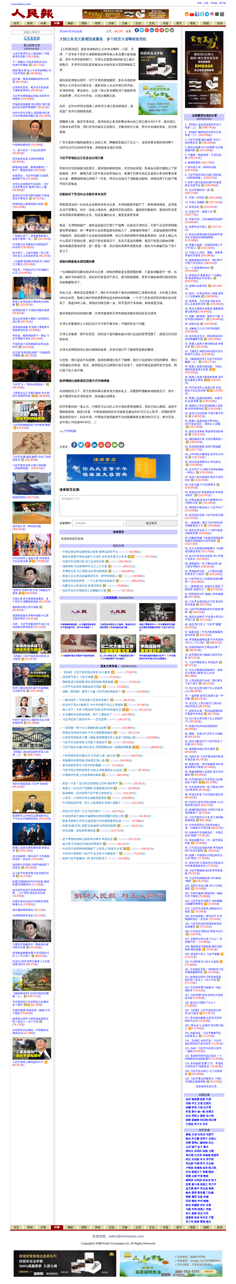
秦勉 (188, 1134)
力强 (200, 1107)
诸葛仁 (201, 1209)
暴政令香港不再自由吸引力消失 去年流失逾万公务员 (109, 556)
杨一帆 (201, 1111)
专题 (165, 23)
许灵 (206, 1213)
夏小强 (195, 1184)
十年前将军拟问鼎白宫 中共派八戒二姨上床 (102, 755)
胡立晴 (212, 1120)
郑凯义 (195, 1115)
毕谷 (188, 1172)
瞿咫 (194, 1196)
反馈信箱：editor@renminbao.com (118, 1236)
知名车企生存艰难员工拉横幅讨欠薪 (98, 590)
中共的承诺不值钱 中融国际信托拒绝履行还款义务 (106, 816)
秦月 (206, 1146)
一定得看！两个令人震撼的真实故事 (98, 727)
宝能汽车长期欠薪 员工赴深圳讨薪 (97, 561)
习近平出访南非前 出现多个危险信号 (98, 742)
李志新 (189, 1163)
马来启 (201, 1134)
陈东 (188, 1205)
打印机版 (70, 431)
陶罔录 (189, 1180)
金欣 (188, 1099)
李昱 (188, 1111)
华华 (200, 1201)
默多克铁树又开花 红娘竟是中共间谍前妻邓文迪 (103, 820)
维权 (192, 23)
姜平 (196, 1188)
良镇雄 (198, 1167)
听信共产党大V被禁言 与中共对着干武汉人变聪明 (105, 704)
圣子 (200, 1146)
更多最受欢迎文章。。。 (210, 1086)
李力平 (212, 1184)
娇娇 (196, 1221)
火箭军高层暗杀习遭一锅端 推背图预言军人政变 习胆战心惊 (111, 737)
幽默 (70, 23)
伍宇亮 (207, 1107)
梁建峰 (195, 1120)
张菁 (188, 1142)
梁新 (194, 1213)
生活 (138, 23)
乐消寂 (195, 1159)
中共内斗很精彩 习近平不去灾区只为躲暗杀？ (103, 853)
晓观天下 (197, 1172)
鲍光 (188, 1192)
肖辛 (205, 1124)
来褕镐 (206, 1155)
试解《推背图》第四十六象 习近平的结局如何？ (106, 691)
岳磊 (200, 1196)
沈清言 (207, 1103)
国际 (84, 23)
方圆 (211, 1151)
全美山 (212, 1138)
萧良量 (201, 1192)
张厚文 (210, 1111)
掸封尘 (189, 1151)
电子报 (222, 3)
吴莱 (208, 1205)
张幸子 (204, 1138)
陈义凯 (212, 1167)
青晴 (211, 1188)
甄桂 (211, 1172)
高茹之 (204, 1184)
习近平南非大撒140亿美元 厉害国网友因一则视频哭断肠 (112, 747)
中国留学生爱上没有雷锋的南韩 (96, 774)
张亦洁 (206, 1180)
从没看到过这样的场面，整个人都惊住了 (98, 714)
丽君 (202, 1099)
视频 (206, 23)
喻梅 (206, 1201)
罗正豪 (195, 1138)
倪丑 (200, 1213)
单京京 (204, 1217)
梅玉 (208, 1221)
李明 (194, 1107)
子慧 (211, 1217)
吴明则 (198, 1180)
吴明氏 (198, 1151)
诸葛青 (189, 1217)
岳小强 (210, 1115)
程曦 (188, 1107)
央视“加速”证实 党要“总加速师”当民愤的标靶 (102, 825)
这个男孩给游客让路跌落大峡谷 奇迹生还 (101, 839)
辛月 (202, 1159)
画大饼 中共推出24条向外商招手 (95, 843)
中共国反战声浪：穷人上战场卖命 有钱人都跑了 (103, 802)
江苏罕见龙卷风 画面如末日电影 (95, 686)
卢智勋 (189, 1167)
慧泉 (206, 1176)
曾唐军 (215, 1155)
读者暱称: (65, 523)
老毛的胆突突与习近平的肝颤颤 (93, 765)
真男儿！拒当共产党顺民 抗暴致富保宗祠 (101, 788)
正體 (206, 3)
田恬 (188, 1201)
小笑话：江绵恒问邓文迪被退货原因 (98, 797)
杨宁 (194, 1146)
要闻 (30, 23)
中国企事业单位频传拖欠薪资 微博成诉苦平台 (101, 551)
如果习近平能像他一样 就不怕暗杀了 (96, 858)
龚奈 (202, 1115)
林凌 (196, 1217)
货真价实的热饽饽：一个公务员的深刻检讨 (103, 580)
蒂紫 (205, 1172)
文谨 (200, 1103)
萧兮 (194, 1111)
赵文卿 (189, 1188)
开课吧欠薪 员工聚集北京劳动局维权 (98, 571)
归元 (211, 1142)
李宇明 (210, 1159)
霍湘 (202, 1221)
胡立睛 (189, 1155)
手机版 (213, 3)
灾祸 (111, 23)
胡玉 (188, 1159)
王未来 (198, 1155)
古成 (194, 1134)
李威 (206, 1196)
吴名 (188, 1115)
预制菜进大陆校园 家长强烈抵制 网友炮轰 (101, 681)
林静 (188, 1120)
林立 (188, 1213)
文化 (152, 23)
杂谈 (220, 23)
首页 (16, 23)
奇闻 (97, 23)
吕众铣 (210, 1163)
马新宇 (210, 1134)
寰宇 (179, 23)
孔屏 (208, 1099)
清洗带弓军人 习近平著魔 (91, 677)
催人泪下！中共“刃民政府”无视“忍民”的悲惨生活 (107, 709)
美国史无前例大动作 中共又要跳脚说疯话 (101, 732)
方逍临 (189, 1124)
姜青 (194, 1192)
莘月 (202, 1163)
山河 (188, 1146)
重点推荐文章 (31, 45)
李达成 (204, 1188)
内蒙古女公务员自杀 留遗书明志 (95, 585)
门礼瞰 (210, 1192)
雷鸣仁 (195, 1142)
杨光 (188, 1138)
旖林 (194, 1201)
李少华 (189, 1221)
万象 (125, 23)
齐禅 (194, 1209)
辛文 (194, 1103)
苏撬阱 (195, 1205)
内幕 (43, 23)
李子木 (198, 1124)
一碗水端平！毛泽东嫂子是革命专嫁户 (98, 699)
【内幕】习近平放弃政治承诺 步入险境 (99, 672)
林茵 (205, 1151)
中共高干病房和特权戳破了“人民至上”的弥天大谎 (108, 848)
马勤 (188, 1209)
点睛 (194, 1176)
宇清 (200, 1176)
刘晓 (188, 1103)
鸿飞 (213, 1180)
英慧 (188, 1176)
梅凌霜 (195, 1099)
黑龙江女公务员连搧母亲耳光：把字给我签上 (103, 575)
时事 (57, 23)
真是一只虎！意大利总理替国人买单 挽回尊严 (103, 783)
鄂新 (188, 1196)
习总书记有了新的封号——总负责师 (96, 719)
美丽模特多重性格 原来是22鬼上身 (97, 760)
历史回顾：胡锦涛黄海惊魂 (93, 830)
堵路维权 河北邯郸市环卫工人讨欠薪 (98, 566)
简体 (199, 3)
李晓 (208, 1209)
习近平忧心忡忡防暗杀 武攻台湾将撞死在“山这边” (106, 770)
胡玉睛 (204, 1120)
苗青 (188, 1184)
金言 (205, 1167)
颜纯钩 (204, 1142)
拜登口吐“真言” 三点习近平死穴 (93, 811)
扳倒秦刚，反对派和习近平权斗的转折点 (99, 793)
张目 (202, 1205)
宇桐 (196, 1163)
